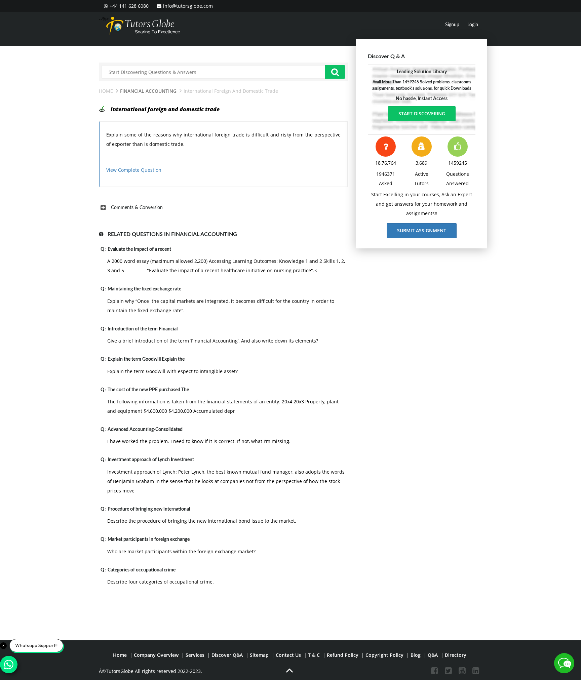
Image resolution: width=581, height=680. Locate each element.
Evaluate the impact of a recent (139, 249)
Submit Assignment (421, 230)
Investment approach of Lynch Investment (151, 459)
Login (472, 25)
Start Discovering (421, 113)
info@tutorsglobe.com (188, 6)
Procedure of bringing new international (149, 509)
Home (106, 91)
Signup (452, 25)
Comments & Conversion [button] (137, 207)
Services (195, 655)
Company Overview (156, 655)
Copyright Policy (384, 655)
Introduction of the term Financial (143, 329)
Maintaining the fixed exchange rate (144, 289)
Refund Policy (342, 655)
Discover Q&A (227, 655)
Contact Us (288, 655)
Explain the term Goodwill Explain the (146, 359)
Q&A (433, 655)
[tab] (223, 208)
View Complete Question (133, 170)
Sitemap (259, 655)
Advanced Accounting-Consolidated (145, 429)
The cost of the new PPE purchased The (148, 390)
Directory (455, 655)
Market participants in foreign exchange (149, 539)
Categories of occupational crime (142, 570)
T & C (314, 655)
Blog (416, 655)
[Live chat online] (564, 663)
